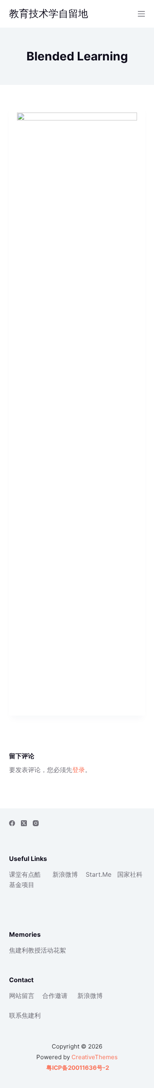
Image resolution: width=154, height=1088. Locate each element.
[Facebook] (12, 823)
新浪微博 (65, 874)
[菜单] (141, 13)
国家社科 (130, 874)
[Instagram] (36, 823)
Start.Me (98, 874)
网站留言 (21, 996)
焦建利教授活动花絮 (37, 950)
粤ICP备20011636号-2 (77, 1067)
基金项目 (21, 885)
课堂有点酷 (25, 874)
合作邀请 (55, 996)
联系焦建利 (25, 1015)
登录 (78, 770)
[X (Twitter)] (24, 823)
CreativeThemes (94, 1057)
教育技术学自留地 (48, 13)
